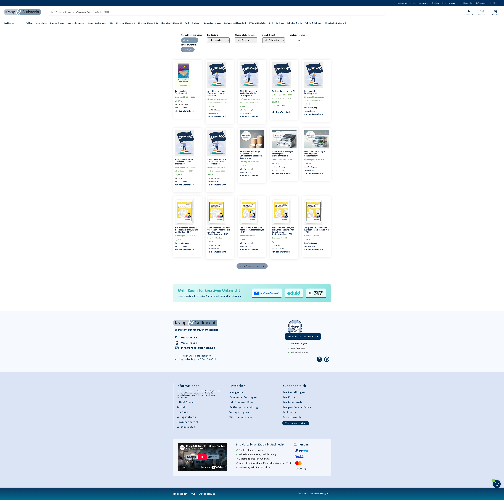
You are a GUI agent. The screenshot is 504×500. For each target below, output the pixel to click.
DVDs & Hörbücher (257, 23)
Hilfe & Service (186, 402)
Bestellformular (292, 417)
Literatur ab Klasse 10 (171, 23)
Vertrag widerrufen (295, 423)
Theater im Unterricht (335, 23)
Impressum (180, 493)
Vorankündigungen (97, 23)
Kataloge (435, 3)
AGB (185, 393)
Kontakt (182, 407)
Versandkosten (181, 108)
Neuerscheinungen (76, 23)
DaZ (271, 23)
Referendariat (481, 3)
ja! (299, 40)
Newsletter (468, 3)
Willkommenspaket (241, 417)
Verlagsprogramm (240, 412)
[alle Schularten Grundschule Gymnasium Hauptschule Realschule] (273, 40)
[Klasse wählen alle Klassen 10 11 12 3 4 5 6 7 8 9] (246, 40)
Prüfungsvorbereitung (36, 23)
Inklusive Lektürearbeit (235, 23)
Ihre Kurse (288, 397)
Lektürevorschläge (241, 402)
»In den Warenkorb (184, 111)
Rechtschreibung (193, 23)
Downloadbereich (188, 422)
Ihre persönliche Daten (296, 407)
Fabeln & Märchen (313, 23)
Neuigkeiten (402, 3)
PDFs (111, 23)
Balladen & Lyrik (294, 23)
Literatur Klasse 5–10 (148, 23)
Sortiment (9, 23)
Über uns (182, 412)
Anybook (280, 23)
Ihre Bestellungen (293, 392)
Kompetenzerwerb (212, 23)
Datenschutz (207, 493)
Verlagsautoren (186, 417)
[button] (252, 266)
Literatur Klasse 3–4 (125, 23)
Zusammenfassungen (419, 3)
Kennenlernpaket (449, 3)
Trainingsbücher (57, 23)
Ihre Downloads (292, 402)
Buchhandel (495, 3)
